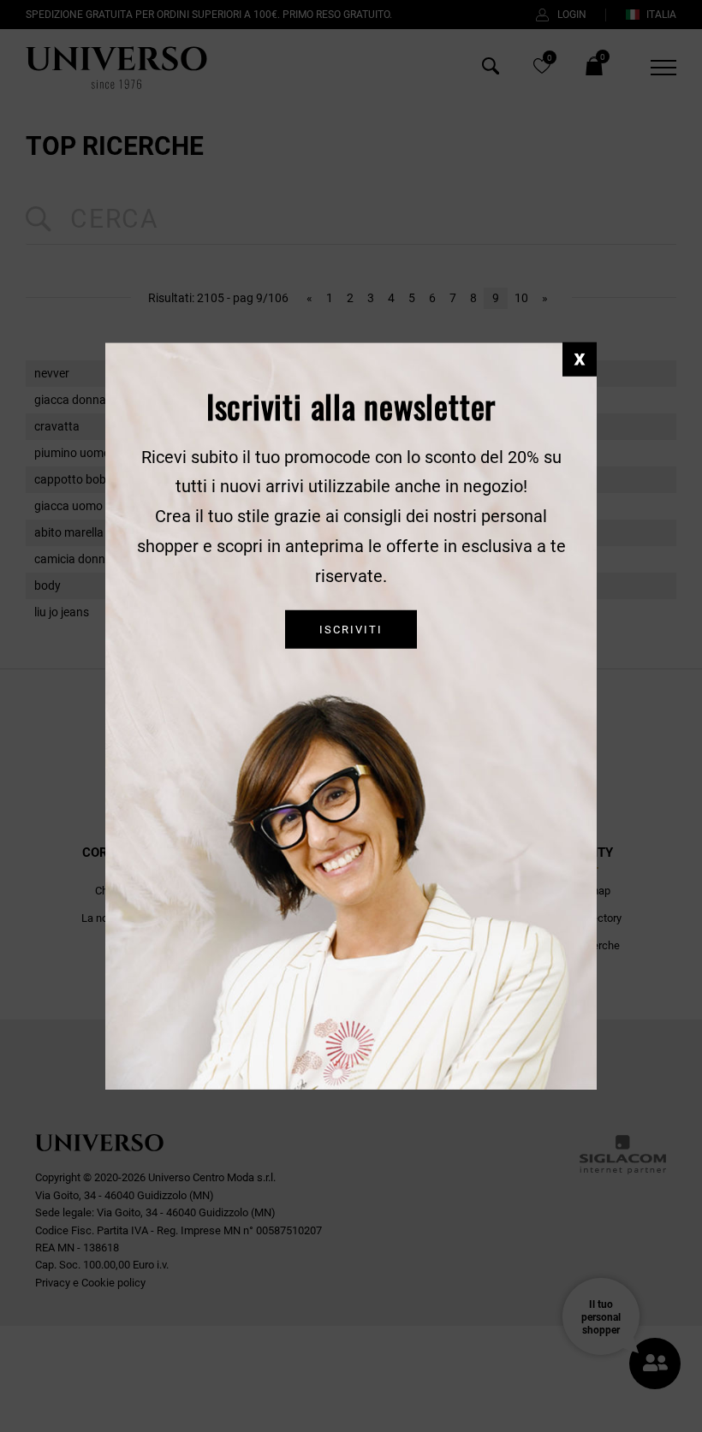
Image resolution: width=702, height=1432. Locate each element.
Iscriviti (350, 628)
